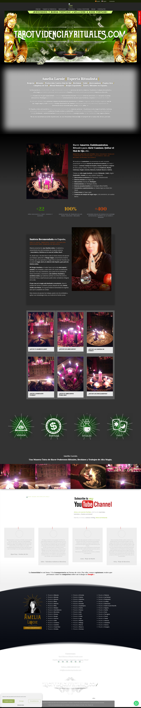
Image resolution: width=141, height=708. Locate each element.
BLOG (93, 9)
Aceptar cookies (8, 701)
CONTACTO (101, 9)
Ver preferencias (34, 701)
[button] (136, 703)
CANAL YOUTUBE (83, 9)
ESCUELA (71, 9)
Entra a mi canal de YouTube (82, 512)
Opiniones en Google (88, 157)
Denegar (21, 701)
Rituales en (53, 595)
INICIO (38, 9)
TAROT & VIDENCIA (49, 9)
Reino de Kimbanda (101, 518)
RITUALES (62, 9)
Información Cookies (20, 705)
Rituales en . (53, 618)
